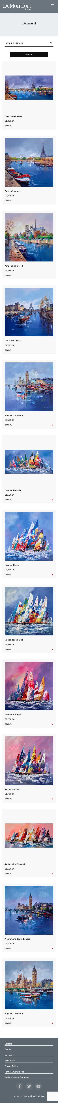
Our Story (9, 1055)
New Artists (10, 1061)
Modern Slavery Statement (17, 1077)
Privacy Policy (11, 1066)
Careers (8, 1044)
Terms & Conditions (14, 1072)
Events (8, 1049)
